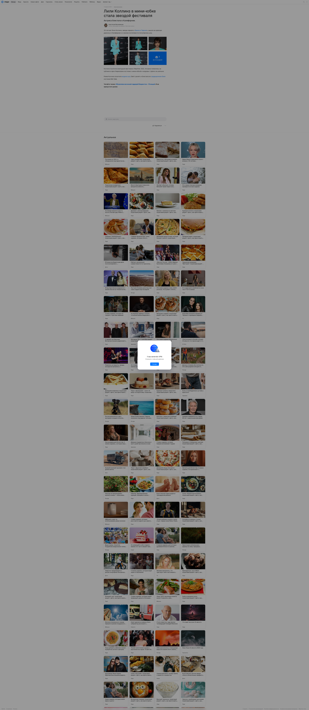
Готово (154, 364)
